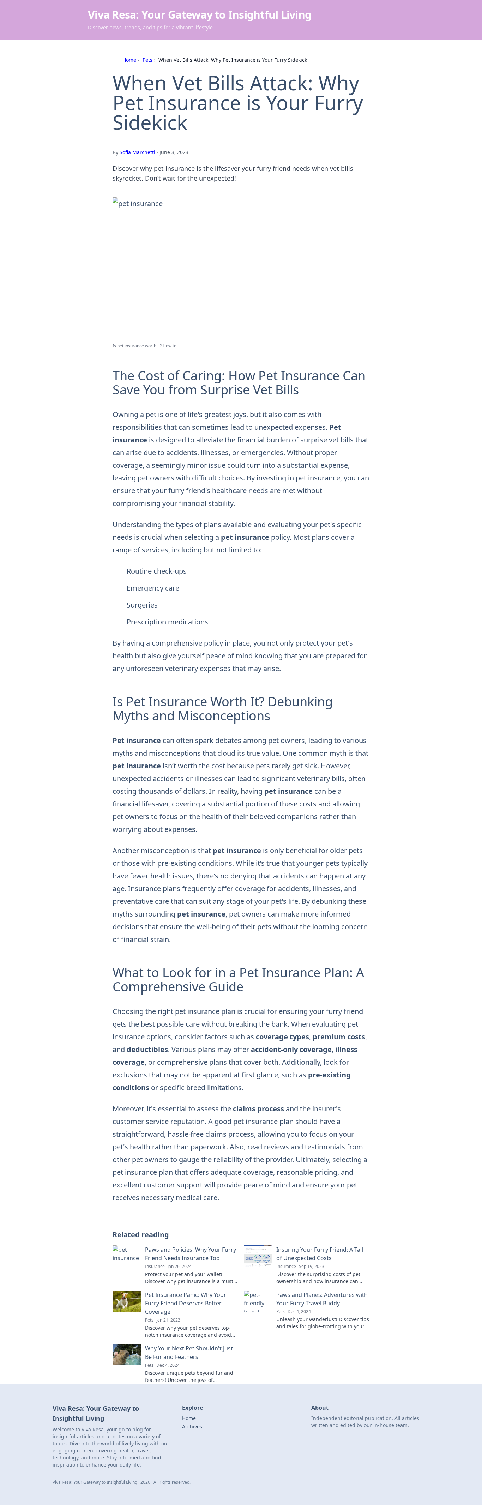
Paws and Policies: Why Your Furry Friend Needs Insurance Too (190, 1254)
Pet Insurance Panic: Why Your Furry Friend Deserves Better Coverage (185, 1303)
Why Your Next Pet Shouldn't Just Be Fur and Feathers (189, 1352)
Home (129, 59)
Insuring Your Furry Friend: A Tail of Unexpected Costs (319, 1254)
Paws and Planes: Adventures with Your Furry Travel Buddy (322, 1299)
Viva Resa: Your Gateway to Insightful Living (199, 14)
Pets (147, 59)
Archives (192, 1426)
